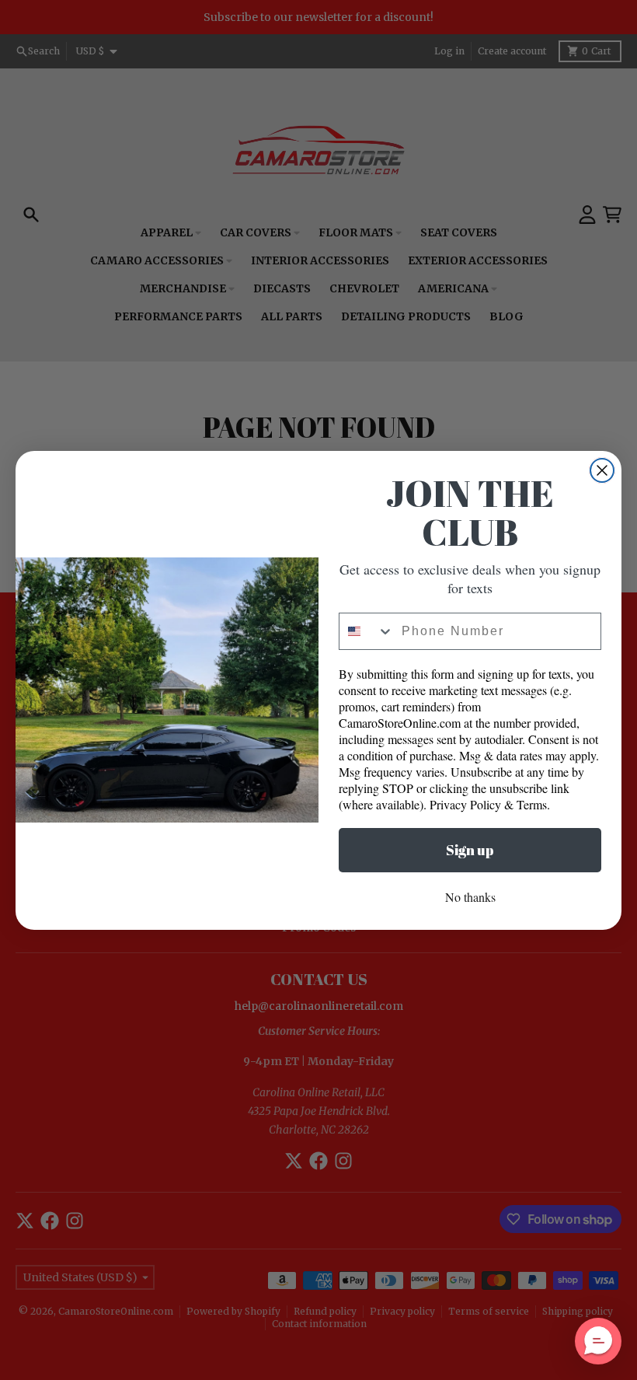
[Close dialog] (602, 470)
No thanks (470, 897)
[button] (598, 1341)
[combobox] (366, 631)
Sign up (470, 849)
